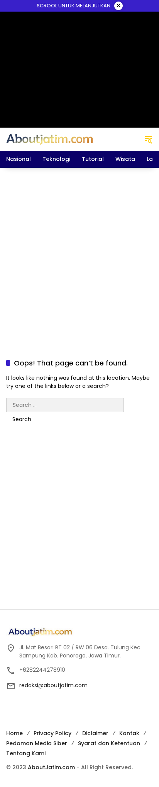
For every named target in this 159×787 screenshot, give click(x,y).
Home (14, 733)
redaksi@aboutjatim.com (53, 685)
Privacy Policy (52, 733)
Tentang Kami (26, 753)
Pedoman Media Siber (36, 743)
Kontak (129, 733)
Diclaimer (95, 733)
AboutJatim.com (51, 767)
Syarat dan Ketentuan (109, 743)
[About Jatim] (49, 139)
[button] (148, 139)
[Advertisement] (79, 255)
